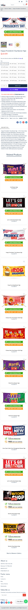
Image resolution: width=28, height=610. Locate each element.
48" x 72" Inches (13, 77)
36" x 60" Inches (13, 73)
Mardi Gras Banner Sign (14, 383)
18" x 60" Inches (13, 67)
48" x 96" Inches (21, 77)
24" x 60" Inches (13, 70)
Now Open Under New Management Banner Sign (14, 448)
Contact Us (3, 579)
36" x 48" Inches (4, 73)
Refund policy (3, 586)
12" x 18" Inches (4, 63)
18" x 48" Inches (4, 67)
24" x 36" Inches (21, 67)
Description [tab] (4, 127)
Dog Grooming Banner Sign (14, 285)
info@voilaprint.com (19, 94)
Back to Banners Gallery (14, 553)
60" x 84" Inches (13, 80)
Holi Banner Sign (14, 187)
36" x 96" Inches (4, 77)
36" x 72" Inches (21, 73)
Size (1, 61)
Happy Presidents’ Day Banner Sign (14, 252)
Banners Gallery (8, 8)
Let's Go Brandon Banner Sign (14, 219)
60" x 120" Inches (22, 80)
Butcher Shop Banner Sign (14, 513)
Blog (2, 581)
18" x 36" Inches (21, 63)
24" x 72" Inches (21, 70)
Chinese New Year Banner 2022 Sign (14, 317)
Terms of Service (4, 583)
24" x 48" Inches (4, 70)
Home (2, 8)
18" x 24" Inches (13, 63)
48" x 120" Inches (5, 80)
